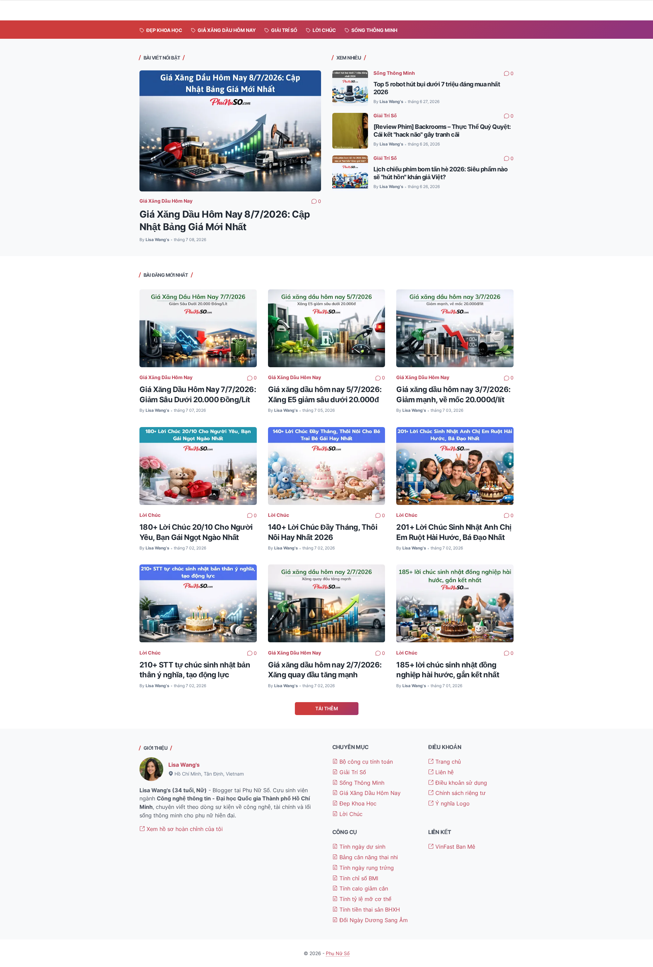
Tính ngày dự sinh (361, 846)
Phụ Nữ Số (338, 953)
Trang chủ (447, 761)
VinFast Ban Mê (454, 846)
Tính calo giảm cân (363, 888)
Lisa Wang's (184, 764)
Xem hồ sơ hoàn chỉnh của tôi (184, 829)
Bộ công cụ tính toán (365, 761)
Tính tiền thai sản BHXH (369, 909)
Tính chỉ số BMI (358, 878)
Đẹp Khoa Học (357, 803)
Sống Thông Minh (394, 73)
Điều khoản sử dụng (460, 782)
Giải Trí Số (385, 115)
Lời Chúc (150, 515)
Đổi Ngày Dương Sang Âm (373, 920)
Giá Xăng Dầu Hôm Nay (165, 201)
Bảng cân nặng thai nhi (368, 857)
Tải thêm (326, 708)
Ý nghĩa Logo (452, 803)
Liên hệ (444, 772)
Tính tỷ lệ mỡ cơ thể (364, 899)
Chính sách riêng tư (460, 793)
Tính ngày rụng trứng (366, 867)
